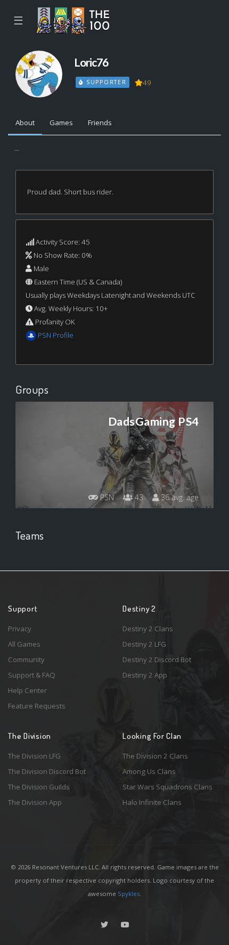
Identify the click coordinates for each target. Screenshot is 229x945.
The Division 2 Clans (155, 756)
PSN (106, 497)
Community (26, 659)
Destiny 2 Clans (147, 628)
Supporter (105, 82)
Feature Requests (37, 706)
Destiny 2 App (144, 675)
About (25, 122)
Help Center (27, 690)
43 (138, 497)
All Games (24, 644)
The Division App (35, 802)
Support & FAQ (31, 675)
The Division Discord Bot (47, 771)
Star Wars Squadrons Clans (167, 787)
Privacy (19, 628)
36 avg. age (179, 497)
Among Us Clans (149, 771)
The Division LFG (34, 756)
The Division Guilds (39, 787)
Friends (100, 122)
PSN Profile (55, 335)
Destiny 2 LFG (144, 644)
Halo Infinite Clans (152, 802)
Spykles (129, 894)
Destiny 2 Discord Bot (156, 659)
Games (61, 122)
